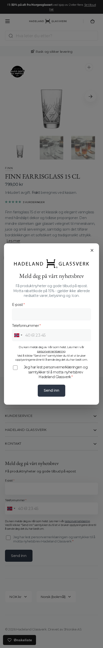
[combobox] (18, 335)
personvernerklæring (51, 351)
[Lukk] (92, 250)
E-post (18, 304)
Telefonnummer (26, 325)
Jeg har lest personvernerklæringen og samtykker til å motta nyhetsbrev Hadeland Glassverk (56, 372)
